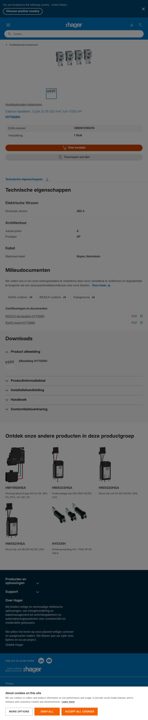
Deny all (47, 711)
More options (19, 711)
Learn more (68, 702)
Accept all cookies (79, 711)
